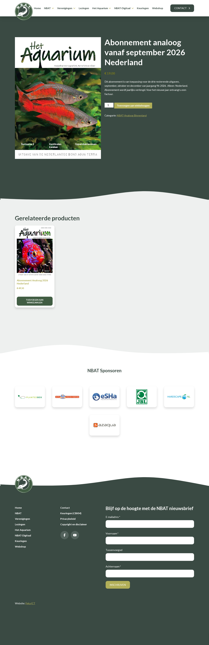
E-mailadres (113, 516)
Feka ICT (30, 603)
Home (37, 8)
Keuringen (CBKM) (70, 513)
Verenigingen (64, 8)
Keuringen (143, 8)
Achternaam (113, 566)
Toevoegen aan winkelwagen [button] (34, 301)
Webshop (157, 8)
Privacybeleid (67, 518)
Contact (180, 8)
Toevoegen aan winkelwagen (133, 105)
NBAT (47, 8)
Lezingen (84, 8)
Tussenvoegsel (114, 549)
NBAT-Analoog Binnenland (37, 32)
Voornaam (112, 533)
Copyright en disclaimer (73, 524)
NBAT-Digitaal (122, 8)
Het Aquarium (100, 8)
